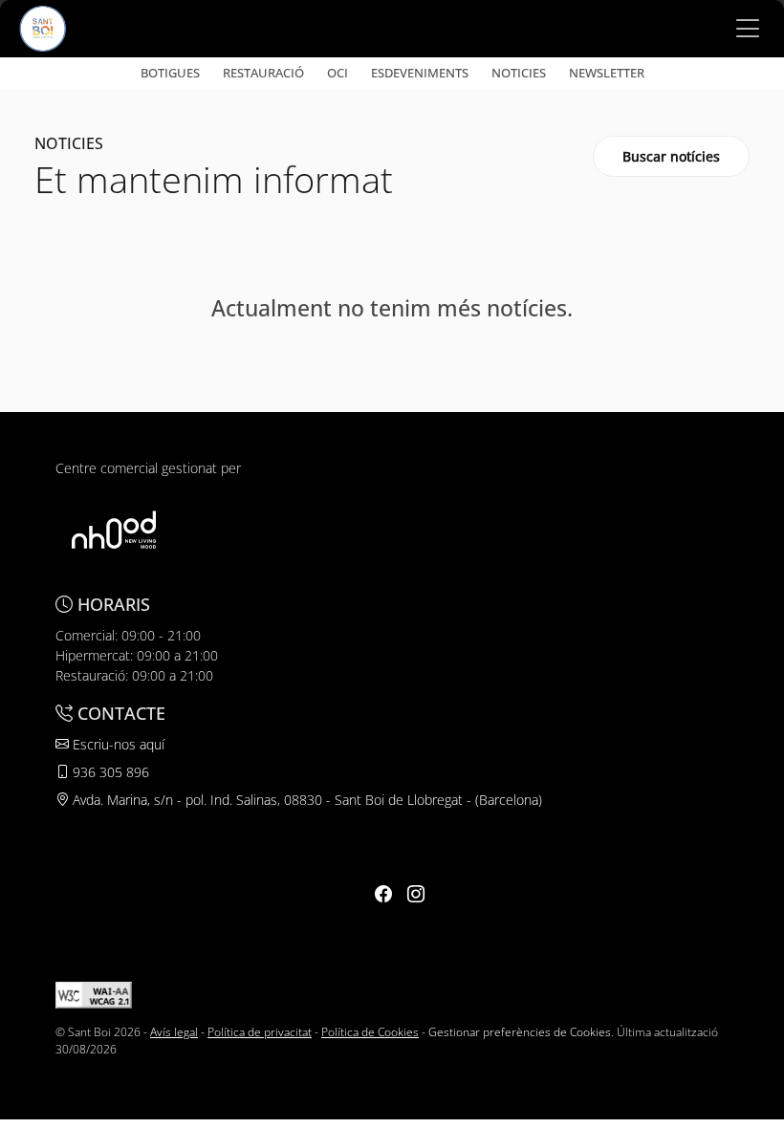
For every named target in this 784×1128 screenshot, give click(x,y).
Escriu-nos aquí (116, 744)
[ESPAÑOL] (43, 26)
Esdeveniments (419, 72)
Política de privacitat (259, 1032)
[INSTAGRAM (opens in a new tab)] (416, 893)
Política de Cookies (370, 1032)
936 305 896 (109, 772)
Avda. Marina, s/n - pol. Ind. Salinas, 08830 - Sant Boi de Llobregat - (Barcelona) (305, 800)
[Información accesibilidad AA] (93, 994)
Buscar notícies (671, 156)
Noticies (518, 72)
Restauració (263, 72)
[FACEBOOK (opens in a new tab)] (383, 893)
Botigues (170, 72)
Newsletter (606, 72)
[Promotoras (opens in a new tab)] (114, 529)
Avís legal (174, 1032)
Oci (337, 72)
